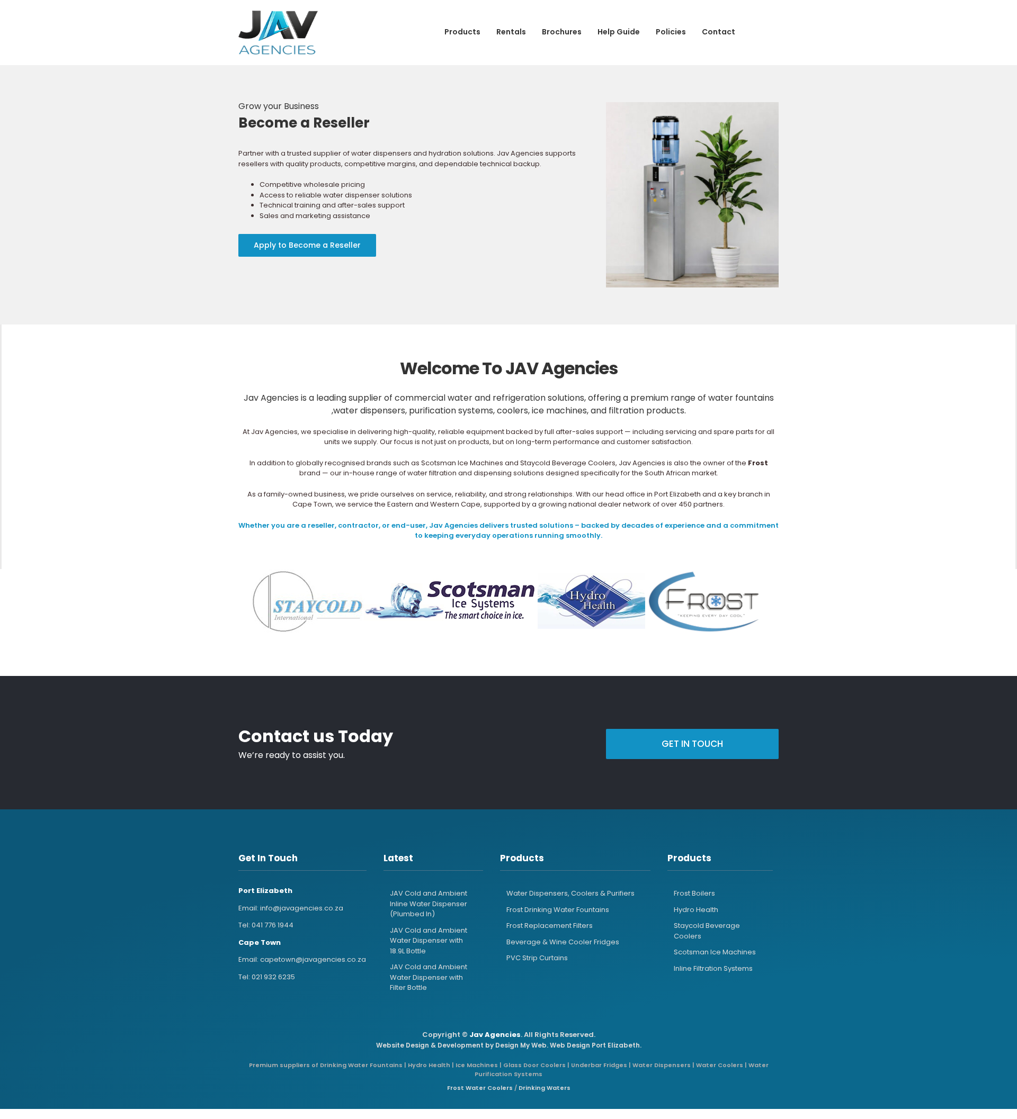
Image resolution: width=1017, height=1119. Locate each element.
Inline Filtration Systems (713, 968)
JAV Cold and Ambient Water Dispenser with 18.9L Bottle (428, 940)
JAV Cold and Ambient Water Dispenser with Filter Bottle (428, 977)
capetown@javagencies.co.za (313, 959)
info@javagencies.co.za (301, 908)
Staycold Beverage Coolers (707, 931)
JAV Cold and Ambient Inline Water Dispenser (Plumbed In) (428, 903)
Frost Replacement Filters (549, 926)
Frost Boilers (694, 893)
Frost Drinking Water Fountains (557, 910)
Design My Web (521, 1045)
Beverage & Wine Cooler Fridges (562, 942)
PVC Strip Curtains (537, 958)
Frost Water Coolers (480, 1088)
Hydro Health (696, 910)
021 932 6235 (273, 977)
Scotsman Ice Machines (715, 952)
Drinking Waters (544, 1088)
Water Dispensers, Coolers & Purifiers (570, 893)
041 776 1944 (272, 925)
